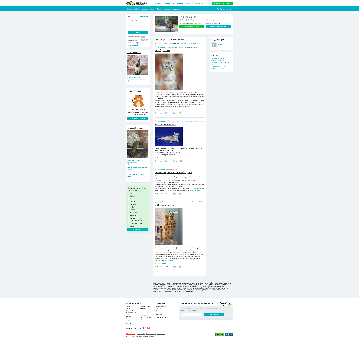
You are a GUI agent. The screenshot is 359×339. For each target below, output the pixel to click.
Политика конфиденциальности (155, 334)
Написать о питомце (223, 3)
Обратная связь (130, 334)
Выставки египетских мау (220, 62)
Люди (187, 3)
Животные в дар (161, 306)
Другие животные (145, 306)
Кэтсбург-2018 (162, 50)
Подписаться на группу (218, 27)
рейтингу (183, 43)
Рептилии (142, 308)
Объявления (178, 3)
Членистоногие (144, 313)
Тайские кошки (134, 53)
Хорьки (142, 319)
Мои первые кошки (165, 124)
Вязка (157, 310)
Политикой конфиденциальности (135, 44)
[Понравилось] (160, 113)
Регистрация (142, 16)
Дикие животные (144, 315)
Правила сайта (141, 334)
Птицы (159, 9)
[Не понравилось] (156, 113)
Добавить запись (193, 27)
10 (182, 20)
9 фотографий (161, 157)
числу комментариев (194, 43)
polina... (220, 44)
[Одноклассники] (144, 36)
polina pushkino (161, 47)
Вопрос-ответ (197, 3)
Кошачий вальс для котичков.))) (134, 161)
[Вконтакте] (142, 36)
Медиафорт (152, 336)
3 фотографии (161, 109)
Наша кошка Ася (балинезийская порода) (136, 78)
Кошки (129, 9)
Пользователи (161, 317)
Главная (158, 3)
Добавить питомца (138, 118)
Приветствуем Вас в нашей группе (173, 172)
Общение (167, 3)
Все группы (176, 9)
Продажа (158, 308)
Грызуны (145, 9)
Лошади (128, 323)
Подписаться (137, 229)
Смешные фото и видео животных (131, 311)
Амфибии (142, 310)
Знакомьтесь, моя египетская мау (217, 59)
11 (176, 161)
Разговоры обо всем (145, 317)
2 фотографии (161, 263)
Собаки (136, 9)
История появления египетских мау (218, 67)
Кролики (167, 9)
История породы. (166, 205)
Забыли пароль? (132, 29)
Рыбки (152, 9)
